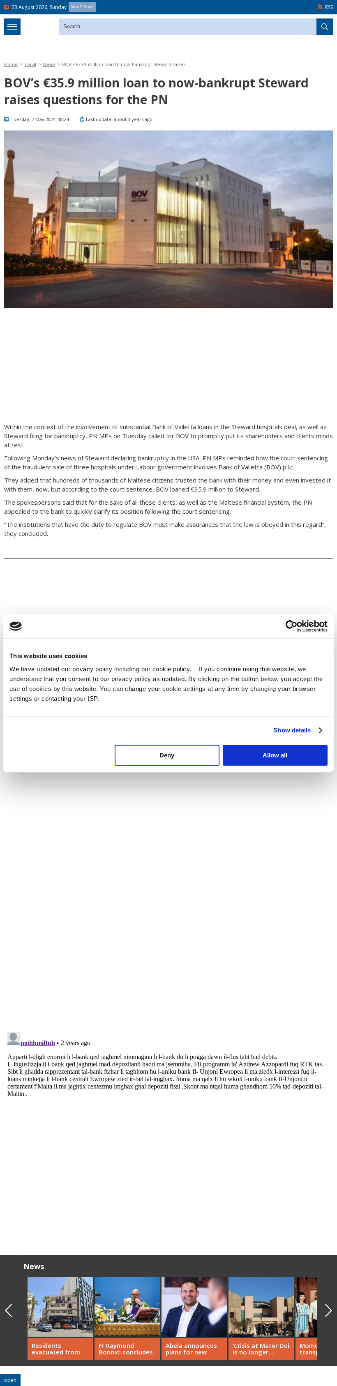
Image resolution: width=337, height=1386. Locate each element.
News (49, 64)
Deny (166, 755)
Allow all (275, 755)
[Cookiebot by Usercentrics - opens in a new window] (292, 626)
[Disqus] (168, 1131)
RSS (329, 7)
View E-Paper (82, 6)
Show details (292, 730)
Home (11, 64)
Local (30, 64)
